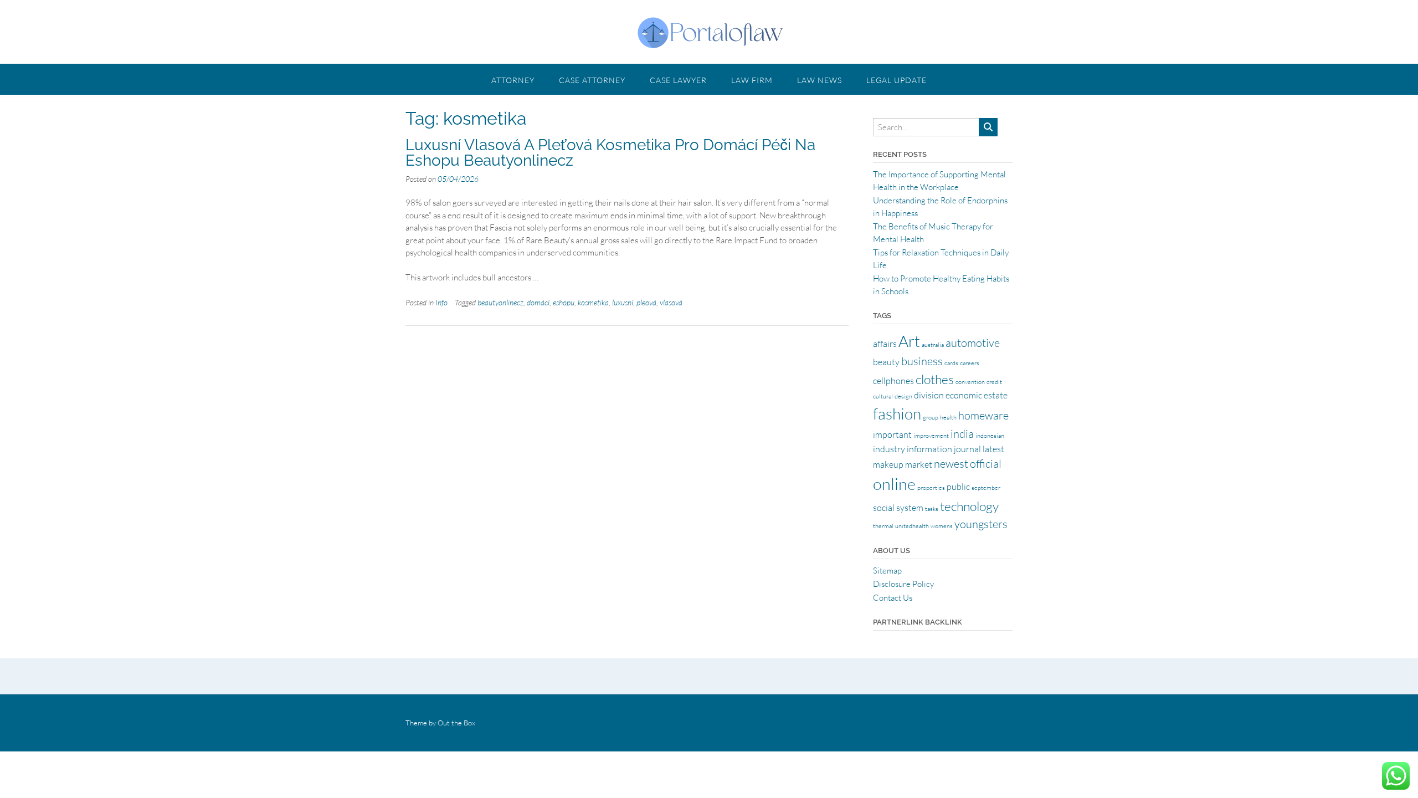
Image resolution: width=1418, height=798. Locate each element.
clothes (935, 379)
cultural (883, 396)
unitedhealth (912, 526)
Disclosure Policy (903, 584)
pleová (646, 302)
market (918, 464)
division (929, 395)
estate (996, 395)
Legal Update (896, 80)
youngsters (981, 524)
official (985, 463)
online (894, 484)
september (986, 488)
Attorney (513, 80)
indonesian (989, 435)
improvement (931, 435)
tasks (931, 509)
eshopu (563, 302)
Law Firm (752, 80)
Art (909, 340)
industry (889, 448)
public (958, 486)
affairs (885, 343)
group (930, 417)
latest (993, 448)
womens (942, 526)
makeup (888, 464)
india (962, 434)
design (903, 396)
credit (994, 382)
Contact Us (892, 597)
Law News (819, 80)
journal (967, 448)
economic (964, 395)
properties (931, 488)
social (884, 507)
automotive (973, 343)
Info (441, 302)
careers (969, 363)
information (929, 448)
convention (970, 382)
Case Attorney (592, 80)
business (922, 361)
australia (933, 345)
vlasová (671, 302)
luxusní (622, 302)
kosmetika (593, 302)
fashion (897, 413)
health (948, 417)
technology (969, 506)
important (892, 434)
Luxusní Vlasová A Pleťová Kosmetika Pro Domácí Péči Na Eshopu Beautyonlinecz (610, 153)
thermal (883, 526)
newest (951, 463)
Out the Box (456, 722)
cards (951, 363)
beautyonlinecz (500, 302)
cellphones (893, 380)
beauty (886, 361)
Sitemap (887, 570)
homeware (983, 415)
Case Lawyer (678, 80)
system (909, 507)
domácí (538, 302)
